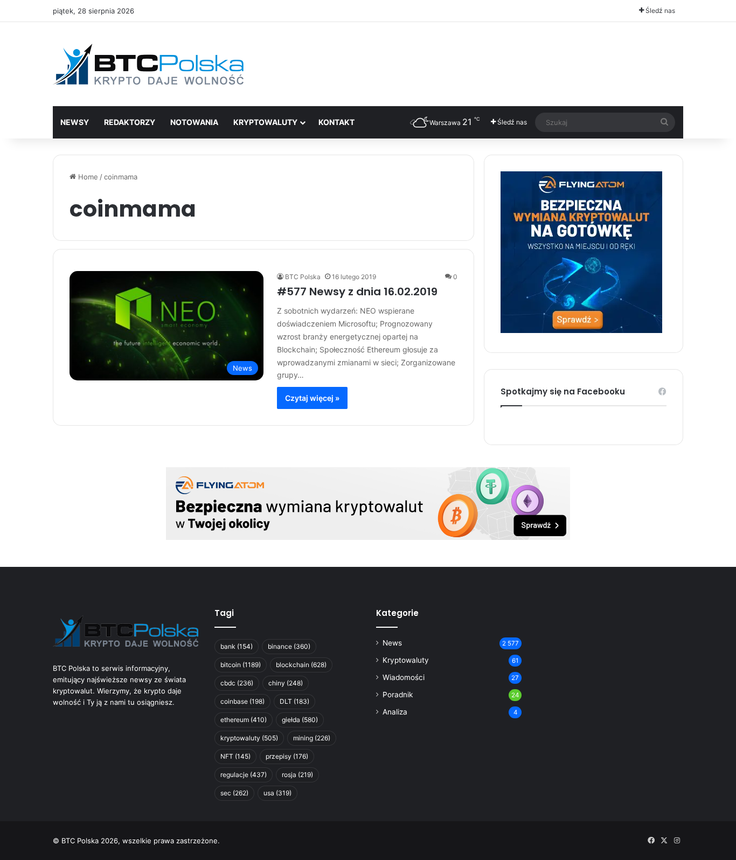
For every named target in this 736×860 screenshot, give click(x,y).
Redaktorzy (129, 122)
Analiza (395, 712)
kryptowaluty (249, 738)
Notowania (194, 122)
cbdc (236, 683)
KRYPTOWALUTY (265, 122)
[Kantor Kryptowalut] (368, 502)
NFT (235, 756)
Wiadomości (404, 677)
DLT (294, 701)
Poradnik (398, 694)
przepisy (287, 756)
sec (234, 793)
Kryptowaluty (406, 660)
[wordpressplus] (148, 64)
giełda (300, 720)
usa (277, 793)
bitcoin (240, 665)
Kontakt (336, 122)
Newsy (74, 122)
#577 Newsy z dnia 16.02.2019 (357, 291)
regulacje (243, 775)
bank (236, 646)
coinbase (242, 701)
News (392, 643)
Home (87, 176)
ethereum (243, 720)
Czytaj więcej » (312, 398)
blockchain (301, 665)
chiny (285, 683)
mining (311, 738)
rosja (297, 775)
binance (289, 646)
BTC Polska (303, 277)
